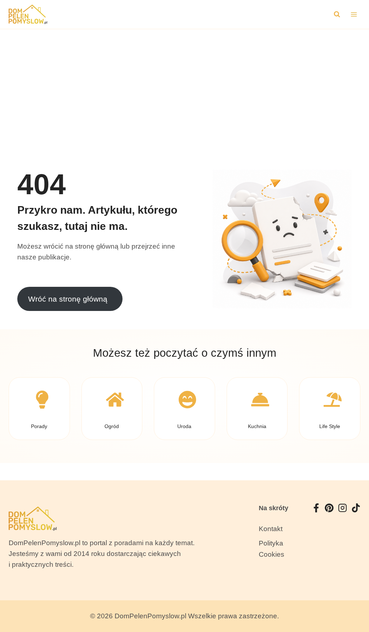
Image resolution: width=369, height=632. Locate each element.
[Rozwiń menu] (353, 14)
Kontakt (271, 529)
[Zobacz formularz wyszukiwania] (336, 14)
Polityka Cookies (271, 548)
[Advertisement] (184, 83)
